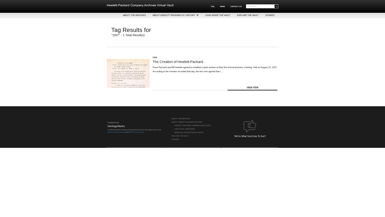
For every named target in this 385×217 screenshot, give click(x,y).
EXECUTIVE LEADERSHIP (185, 129)
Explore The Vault (180, 136)
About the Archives (181, 119)
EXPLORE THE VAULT (248, 15)
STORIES (269, 15)
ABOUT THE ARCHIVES (134, 15)
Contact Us (236, 6)
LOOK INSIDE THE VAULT (217, 15)
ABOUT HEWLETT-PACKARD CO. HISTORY (173, 15)
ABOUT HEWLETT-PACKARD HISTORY (187, 122)
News (222, 6)
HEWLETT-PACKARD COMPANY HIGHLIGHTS (193, 125)
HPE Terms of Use (136, 132)
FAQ (213, 6)
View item (252, 87)
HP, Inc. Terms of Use (116, 132)
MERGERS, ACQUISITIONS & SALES (189, 132)
